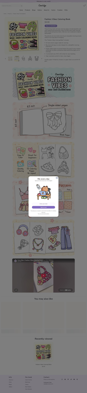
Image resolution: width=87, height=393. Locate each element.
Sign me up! (44, 207)
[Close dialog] (57, 178)
